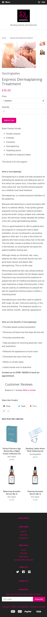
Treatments (23, 556)
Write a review (29, 390)
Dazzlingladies (22, 606)
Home (4, 38)
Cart (43, 2)
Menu (7, 2)
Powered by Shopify (37, 606)
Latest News (23, 518)
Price (4, 96)
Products (23, 553)
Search (23, 531)
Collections (23, 538)
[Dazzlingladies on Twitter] (17, 572)
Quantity (5, 107)
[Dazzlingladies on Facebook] (23, 572)
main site (23, 534)
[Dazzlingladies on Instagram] (29, 572)
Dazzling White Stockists (23, 559)
